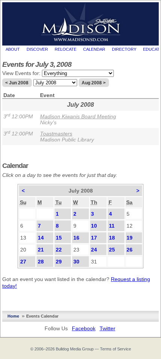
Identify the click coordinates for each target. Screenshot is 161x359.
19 (130, 238)
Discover (37, 49)
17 (94, 238)
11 (112, 226)
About (13, 49)
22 (59, 250)
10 (94, 226)
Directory (124, 49)
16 (76, 238)
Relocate (65, 49)
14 (41, 238)
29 (59, 262)
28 (41, 262)
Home (13, 316)
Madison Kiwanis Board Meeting (78, 116)
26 (130, 250)
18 (112, 238)
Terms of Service (115, 349)
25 (112, 250)
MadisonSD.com (80, 22)
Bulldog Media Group (75, 349)
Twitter (107, 328)
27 (23, 262)
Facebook (83, 328)
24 (94, 250)
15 (59, 238)
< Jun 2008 (16, 82)
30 (76, 262)
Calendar (94, 49)
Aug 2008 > (94, 82)
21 (41, 250)
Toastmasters (56, 134)
